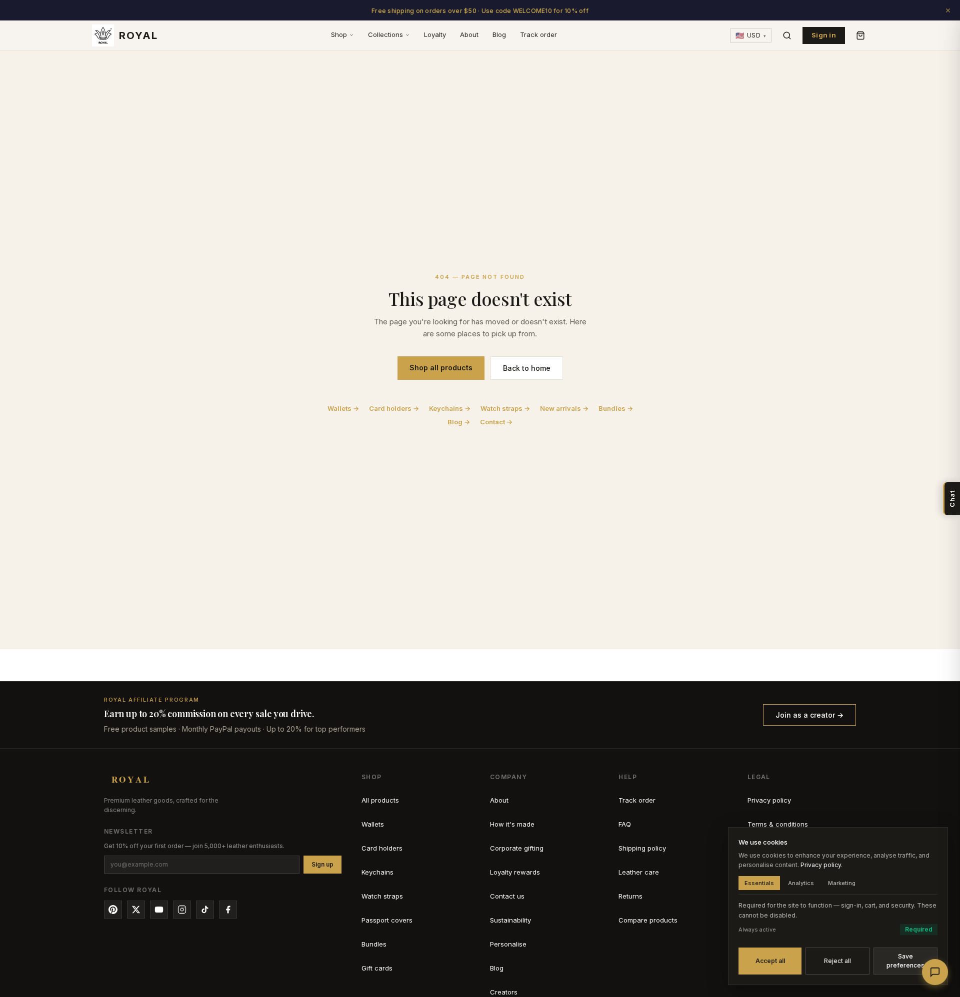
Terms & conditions (778, 824)
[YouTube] (159, 910)
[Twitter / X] (136, 910)
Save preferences (905, 961)
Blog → (459, 422)
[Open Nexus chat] (935, 972)
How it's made (512, 824)
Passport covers (387, 920)
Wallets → (343, 408)
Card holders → (394, 408)
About (469, 34)
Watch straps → (505, 408)
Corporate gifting (517, 848)
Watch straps (382, 896)
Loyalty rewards (515, 872)
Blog (499, 34)
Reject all (837, 961)
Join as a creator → (810, 715)
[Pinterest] (113, 910)
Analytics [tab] (801, 883)
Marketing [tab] (842, 883)
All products (380, 800)
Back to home (526, 368)
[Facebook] (228, 910)
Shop (339, 34)
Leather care (638, 872)
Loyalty (435, 34)
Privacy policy (769, 800)
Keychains (378, 872)
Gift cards (377, 968)
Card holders (382, 848)
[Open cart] (860, 35)
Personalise (508, 944)
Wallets (373, 824)
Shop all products (441, 367)
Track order (538, 34)
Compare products (648, 920)
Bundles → (615, 408)
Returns (630, 896)
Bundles (374, 944)
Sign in (824, 35)
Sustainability (510, 920)
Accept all (770, 961)
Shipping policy (642, 848)
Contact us (507, 896)
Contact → (496, 422)
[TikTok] (205, 910)
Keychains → (449, 408)
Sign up (323, 864)
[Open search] (787, 35)
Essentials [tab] (759, 883)
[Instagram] (182, 910)
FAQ (624, 824)
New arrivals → (564, 408)
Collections (385, 34)
